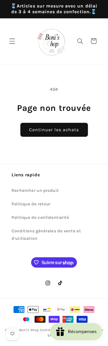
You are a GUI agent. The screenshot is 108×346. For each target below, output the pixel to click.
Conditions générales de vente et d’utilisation (46, 235)
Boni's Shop (29, 330)
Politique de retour (31, 204)
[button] (12, 41)
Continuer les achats (54, 129)
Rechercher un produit (35, 190)
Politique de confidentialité (40, 217)
